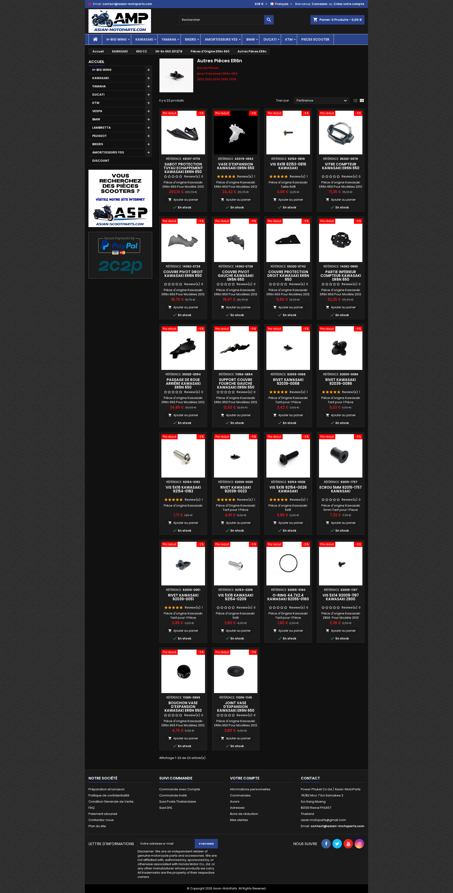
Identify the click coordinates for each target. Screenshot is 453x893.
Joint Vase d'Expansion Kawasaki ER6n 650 (235, 706)
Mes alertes (239, 820)
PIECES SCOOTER (315, 39)
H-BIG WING (116, 39)
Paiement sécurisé (102, 814)
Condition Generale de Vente (111, 801)
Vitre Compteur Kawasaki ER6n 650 (340, 166)
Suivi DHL (165, 807)
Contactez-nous (101, 820)
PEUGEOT (99, 136)
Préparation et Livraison (106, 789)
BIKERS (190, 39)
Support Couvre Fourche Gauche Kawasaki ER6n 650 (235, 383)
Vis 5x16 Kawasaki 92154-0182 (183, 489)
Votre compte (244, 778)
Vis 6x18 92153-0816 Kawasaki (288, 166)
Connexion (319, 4)
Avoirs (234, 801)
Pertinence (322, 101)
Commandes (240, 795)
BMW (250, 39)
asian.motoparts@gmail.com (323, 820)
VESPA (97, 111)
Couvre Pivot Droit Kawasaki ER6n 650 (183, 273)
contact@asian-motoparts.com (127, 4)
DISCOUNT (100, 160)
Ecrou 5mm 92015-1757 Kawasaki (340, 489)
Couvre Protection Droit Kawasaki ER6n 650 (288, 275)
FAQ (91, 807)
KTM (289, 39)
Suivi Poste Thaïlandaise (177, 801)
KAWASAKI (144, 39)
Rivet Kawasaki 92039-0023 (235, 489)
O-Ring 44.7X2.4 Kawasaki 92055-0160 (288, 597)
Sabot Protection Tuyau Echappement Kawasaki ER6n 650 (183, 168)
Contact (310, 778)
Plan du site (97, 826)
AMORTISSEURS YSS (221, 39)
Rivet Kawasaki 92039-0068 (288, 381)
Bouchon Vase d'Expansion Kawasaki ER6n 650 (183, 706)
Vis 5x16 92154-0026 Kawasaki (288, 489)
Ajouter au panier (183, 200)
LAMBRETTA (101, 127)
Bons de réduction (244, 814)
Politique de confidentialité (108, 795)
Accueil (96, 61)
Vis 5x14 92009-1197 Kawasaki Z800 (341, 597)
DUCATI (270, 39)
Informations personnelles (250, 789)
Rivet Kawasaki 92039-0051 (183, 597)
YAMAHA (169, 39)
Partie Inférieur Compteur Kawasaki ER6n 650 (340, 275)
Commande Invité (173, 795)
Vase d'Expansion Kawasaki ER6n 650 (235, 166)
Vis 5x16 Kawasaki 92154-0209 (235, 597)
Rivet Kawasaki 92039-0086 (340, 381)
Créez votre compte (349, 4)
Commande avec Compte (179, 789)
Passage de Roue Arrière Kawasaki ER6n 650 (183, 383)
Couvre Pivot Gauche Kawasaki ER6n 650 (235, 275)
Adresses (237, 807)
